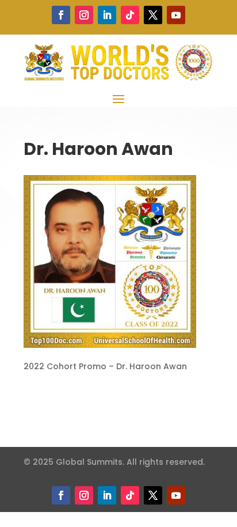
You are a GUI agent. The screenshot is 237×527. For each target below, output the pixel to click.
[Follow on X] (153, 15)
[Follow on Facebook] (61, 15)
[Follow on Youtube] (176, 15)
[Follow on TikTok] (130, 15)
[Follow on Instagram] (84, 15)
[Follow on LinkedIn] (107, 15)
